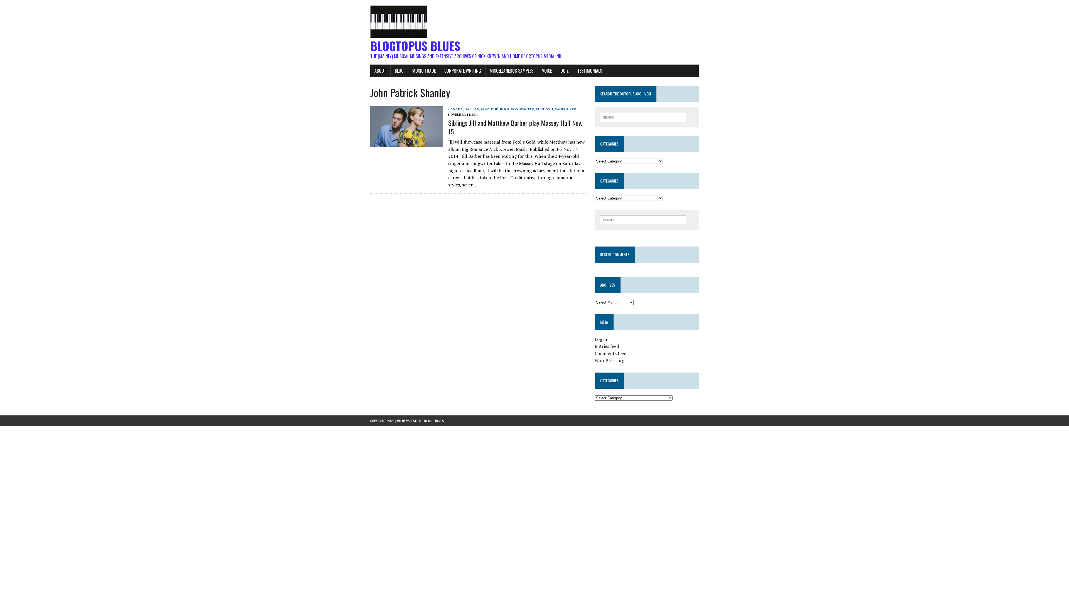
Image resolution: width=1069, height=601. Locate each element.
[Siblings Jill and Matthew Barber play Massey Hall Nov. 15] (406, 143)
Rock (504, 109)
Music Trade (424, 70)
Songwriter (522, 109)
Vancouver (565, 109)
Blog (399, 70)
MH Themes (436, 420)
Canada (455, 109)
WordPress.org (609, 360)
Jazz (485, 109)
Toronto (544, 109)
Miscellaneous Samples (511, 70)
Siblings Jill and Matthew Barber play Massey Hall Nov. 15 (515, 127)
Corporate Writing (462, 70)
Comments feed (610, 353)
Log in (601, 339)
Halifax (471, 109)
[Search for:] (643, 117)
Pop (494, 109)
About (380, 70)
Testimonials (589, 70)
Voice (547, 70)
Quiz (564, 70)
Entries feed (607, 346)
